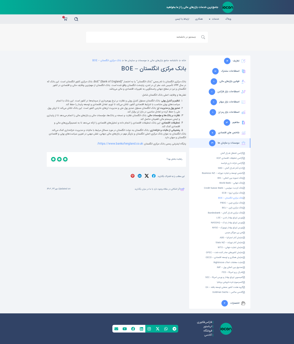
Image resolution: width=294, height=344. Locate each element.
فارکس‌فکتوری (204, 322)
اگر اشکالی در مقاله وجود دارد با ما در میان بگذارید (158, 189)
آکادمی (208, 335)
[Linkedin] (141, 329)
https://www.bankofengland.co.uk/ (120, 144)
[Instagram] (149, 329)
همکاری (199, 19)
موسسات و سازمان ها (136, 61)
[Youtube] (124, 329)
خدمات (215, 19)
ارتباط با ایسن (182, 19)
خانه (184, 61)
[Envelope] (116, 329)
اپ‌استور (207, 326)
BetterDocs (121, 203)
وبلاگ (228, 19)
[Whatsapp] (166, 329)
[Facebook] (133, 329)
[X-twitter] (157, 329)
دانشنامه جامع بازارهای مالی (164, 61)
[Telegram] (174, 329)
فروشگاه (207, 331)
